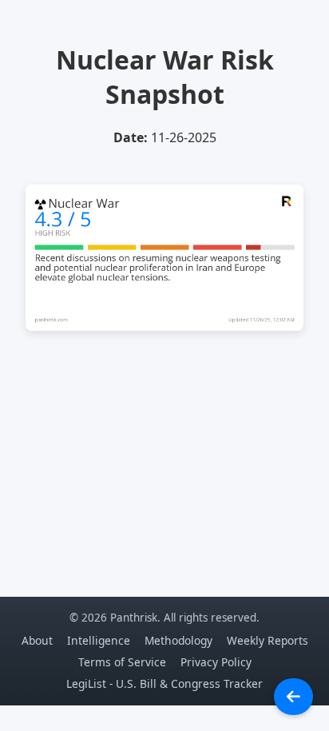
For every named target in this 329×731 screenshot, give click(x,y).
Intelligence (98, 640)
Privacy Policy (216, 661)
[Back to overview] (293, 696)
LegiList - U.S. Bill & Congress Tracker (164, 683)
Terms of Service (122, 661)
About (37, 640)
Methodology (178, 640)
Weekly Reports (267, 640)
